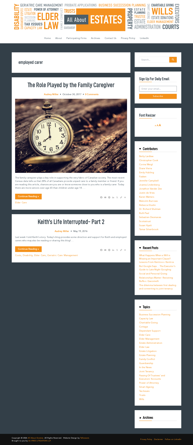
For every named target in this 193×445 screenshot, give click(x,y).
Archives (95, 38)
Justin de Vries (147, 193)
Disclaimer (158, 439)
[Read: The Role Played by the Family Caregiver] (71, 135)
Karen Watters (146, 197)
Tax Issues (144, 391)
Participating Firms (76, 38)
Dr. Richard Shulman (150, 209)
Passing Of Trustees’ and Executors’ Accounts (152, 377)
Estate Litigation (148, 351)
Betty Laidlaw (146, 156)
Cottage (143, 327)
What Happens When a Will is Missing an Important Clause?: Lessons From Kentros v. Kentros (156, 259)
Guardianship (146, 363)
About (58, 38)
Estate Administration (150, 343)
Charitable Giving (148, 323)
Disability (27, 255)
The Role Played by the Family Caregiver (71, 84)
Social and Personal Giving (153, 274)
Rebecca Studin (147, 205)
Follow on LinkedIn (173, 439)
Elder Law (144, 347)
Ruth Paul (144, 213)
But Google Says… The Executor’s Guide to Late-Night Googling (157, 268)
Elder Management (149, 339)
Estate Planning (147, 355)
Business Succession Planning (154, 314)
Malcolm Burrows (148, 201)
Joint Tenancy (146, 371)
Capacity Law (146, 318)
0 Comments (92, 94)
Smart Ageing (146, 387)
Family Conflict (147, 359)
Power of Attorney (149, 383)
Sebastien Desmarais (150, 217)
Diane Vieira (145, 168)
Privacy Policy (128, 38)
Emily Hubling (146, 172)
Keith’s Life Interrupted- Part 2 (71, 221)
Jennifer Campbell (149, 181)
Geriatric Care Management (62, 255)
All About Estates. (36, 438)
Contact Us (110, 38)
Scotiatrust (145, 221)
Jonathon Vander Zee (150, 189)
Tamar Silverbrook (148, 229)
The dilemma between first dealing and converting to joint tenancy (157, 287)
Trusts (142, 395)
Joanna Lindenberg (149, 185)
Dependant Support (150, 331)
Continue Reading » (28, 197)
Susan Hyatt (145, 225)
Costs (18, 255)
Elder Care (21, 202)
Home (47, 38)
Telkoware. (85, 438)
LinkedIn (144, 38)
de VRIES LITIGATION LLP (39, 440)
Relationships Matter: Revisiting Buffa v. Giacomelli (156, 279)
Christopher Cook (148, 160)
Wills (141, 399)
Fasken (143, 176)
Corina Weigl (146, 164)
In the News (145, 367)
